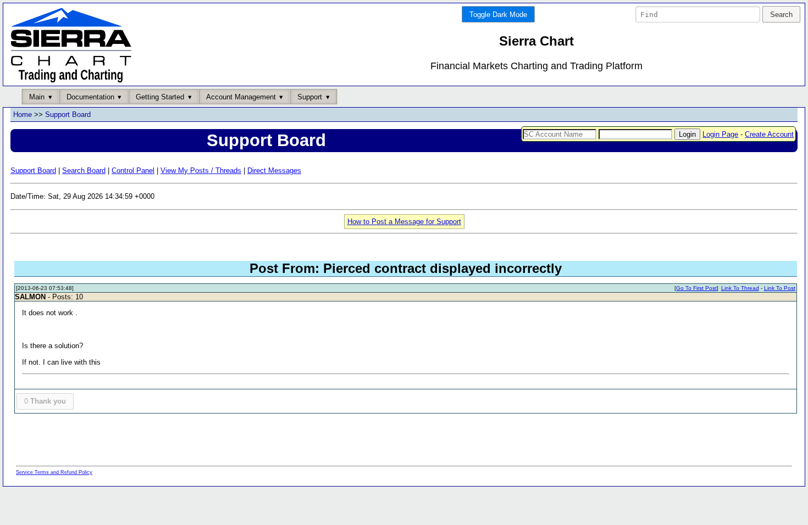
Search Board (84, 170)
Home (22, 114)
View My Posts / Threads (201, 170)
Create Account (769, 134)
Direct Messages (274, 170)
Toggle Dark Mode (498, 14)
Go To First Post (696, 288)
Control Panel (133, 170)
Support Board (68, 114)
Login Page (720, 134)
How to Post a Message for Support (404, 221)
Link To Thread (740, 288)
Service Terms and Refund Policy (54, 472)
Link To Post (779, 288)
